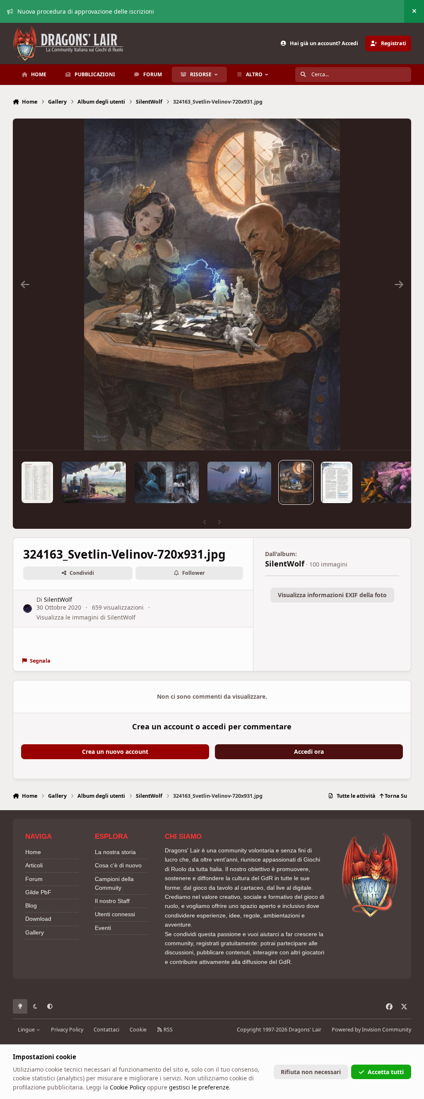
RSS (167, 1029)
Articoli (34, 865)
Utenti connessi (115, 914)
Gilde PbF (38, 892)
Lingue (27, 1029)
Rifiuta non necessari (311, 1072)
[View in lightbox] (212, 284)
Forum (34, 879)
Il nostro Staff (112, 901)
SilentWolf (58, 599)
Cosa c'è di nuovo (118, 865)
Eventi (103, 928)
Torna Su (395, 795)
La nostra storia (115, 852)
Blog (31, 905)
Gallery (34, 932)
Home (33, 852)
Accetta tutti (386, 1072)
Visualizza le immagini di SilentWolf (85, 617)
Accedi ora (309, 751)
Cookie (138, 1029)
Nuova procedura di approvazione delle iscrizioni (85, 11)
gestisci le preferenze (199, 1087)
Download (38, 918)
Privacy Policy (67, 1029)
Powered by (371, 1029)
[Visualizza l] (37, 482)
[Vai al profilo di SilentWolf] (27, 608)
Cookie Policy (127, 1087)
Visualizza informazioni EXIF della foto (332, 595)
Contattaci (106, 1029)
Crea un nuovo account (115, 751)
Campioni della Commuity (114, 883)
